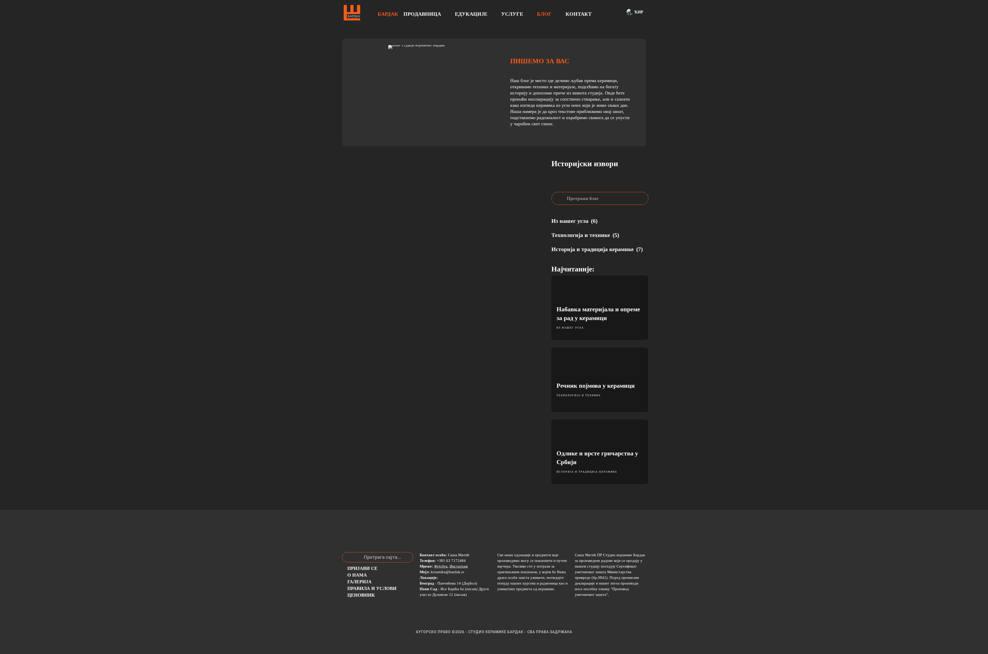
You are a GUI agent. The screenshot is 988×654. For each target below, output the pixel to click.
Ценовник (361, 595)
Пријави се (362, 568)
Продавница (422, 14)
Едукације (471, 14)
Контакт (579, 14)
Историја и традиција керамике (587, 471)
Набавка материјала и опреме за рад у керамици (598, 313)
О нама (357, 575)
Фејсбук (440, 566)
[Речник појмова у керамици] (599, 380)
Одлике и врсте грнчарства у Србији (597, 457)
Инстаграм (458, 566)
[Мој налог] (610, 12)
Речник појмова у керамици (596, 385)
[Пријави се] (617, 13)
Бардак (388, 14)
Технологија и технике (579, 395)
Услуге (512, 14)
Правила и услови (371, 588)
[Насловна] (351, 13)
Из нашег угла (570, 327)
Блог (544, 14)
